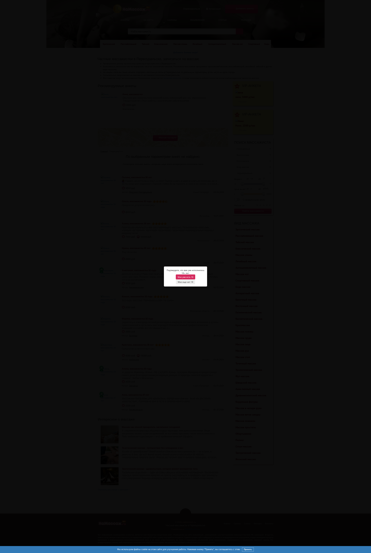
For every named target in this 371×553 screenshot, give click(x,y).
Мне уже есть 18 (185, 276)
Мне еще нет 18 (185, 281)
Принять (248, 549)
